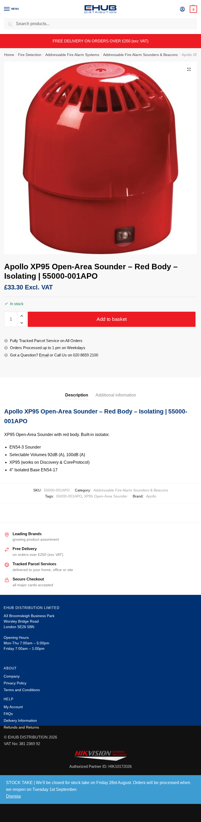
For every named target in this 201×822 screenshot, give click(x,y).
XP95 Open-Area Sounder (105, 496)
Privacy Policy (15, 683)
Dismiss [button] (13, 796)
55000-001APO (69, 496)
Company (12, 676)
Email (44, 355)
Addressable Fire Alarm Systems (72, 55)
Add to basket (112, 319)
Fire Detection (29, 55)
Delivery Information (20, 720)
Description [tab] (76, 395)
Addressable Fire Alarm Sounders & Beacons (140, 55)
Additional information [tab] (116, 395)
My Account (13, 707)
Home (9, 55)
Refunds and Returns (21, 727)
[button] (189, 69)
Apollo (151, 496)
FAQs (8, 714)
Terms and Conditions (22, 690)
